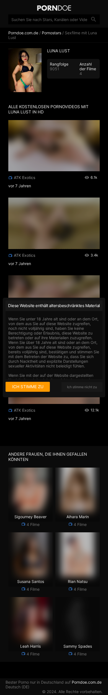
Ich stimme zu (27, 386)
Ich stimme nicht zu (82, 387)
